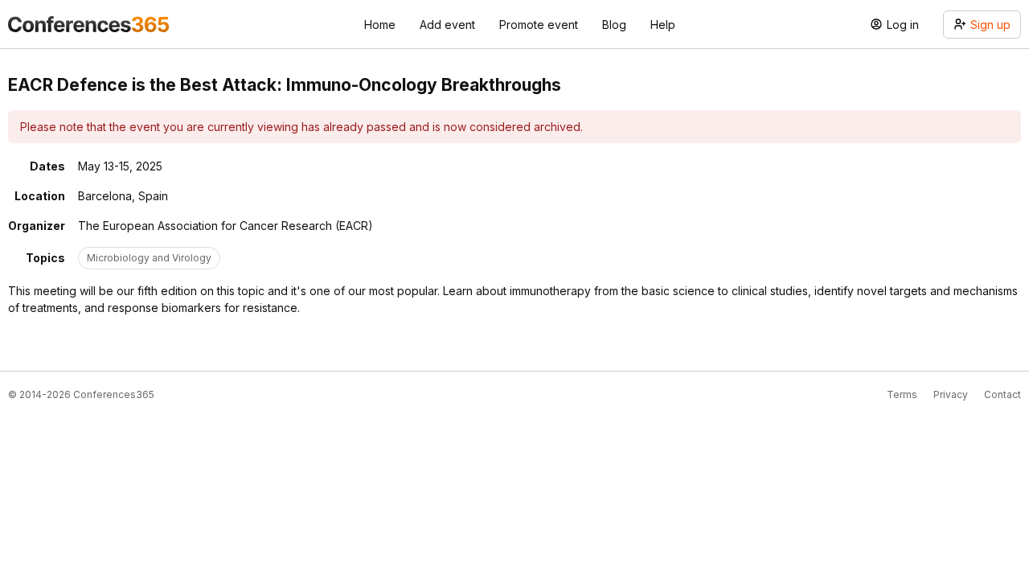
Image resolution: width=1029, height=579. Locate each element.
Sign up (990, 24)
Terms (902, 394)
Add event (447, 24)
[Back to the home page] (88, 24)
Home (380, 24)
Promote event (538, 24)
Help (662, 24)
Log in (903, 24)
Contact (1002, 394)
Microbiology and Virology (149, 258)
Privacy (950, 394)
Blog (614, 24)
